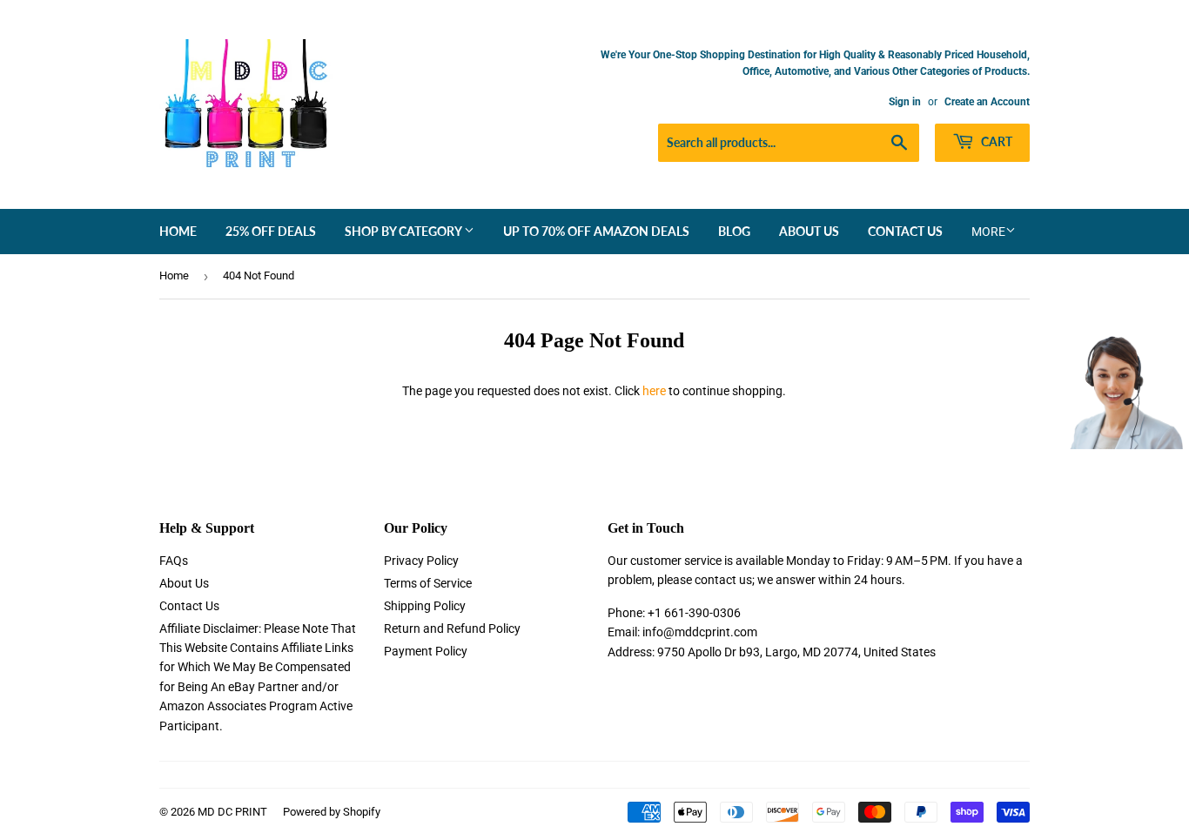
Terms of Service (428, 583)
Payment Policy (425, 651)
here (654, 391)
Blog (734, 231)
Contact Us (905, 231)
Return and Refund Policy (452, 628)
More (988, 232)
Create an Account (987, 102)
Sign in (905, 102)
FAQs (173, 561)
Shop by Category (404, 231)
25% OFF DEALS (270, 231)
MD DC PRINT (232, 811)
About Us (809, 231)
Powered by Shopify (331, 811)
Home (178, 231)
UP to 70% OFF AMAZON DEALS (596, 231)
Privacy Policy (421, 561)
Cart (995, 141)
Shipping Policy (425, 606)
